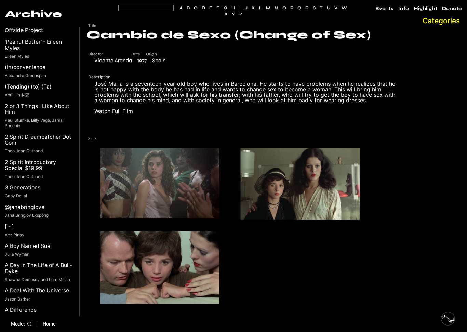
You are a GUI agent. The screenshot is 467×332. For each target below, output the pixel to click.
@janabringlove (24, 207)
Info (403, 8)
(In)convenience (25, 67)
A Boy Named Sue (27, 246)
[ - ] (9, 226)
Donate (452, 8)
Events (384, 8)
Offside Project (24, 30)
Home (49, 324)
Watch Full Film (113, 111)
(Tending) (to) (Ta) (28, 87)
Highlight (425, 8)
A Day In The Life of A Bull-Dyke (38, 268)
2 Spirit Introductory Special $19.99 (30, 165)
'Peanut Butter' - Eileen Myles (33, 45)
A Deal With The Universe (37, 290)
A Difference (21, 310)
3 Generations (22, 187)
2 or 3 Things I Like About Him (37, 109)
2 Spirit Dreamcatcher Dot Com (38, 140)
